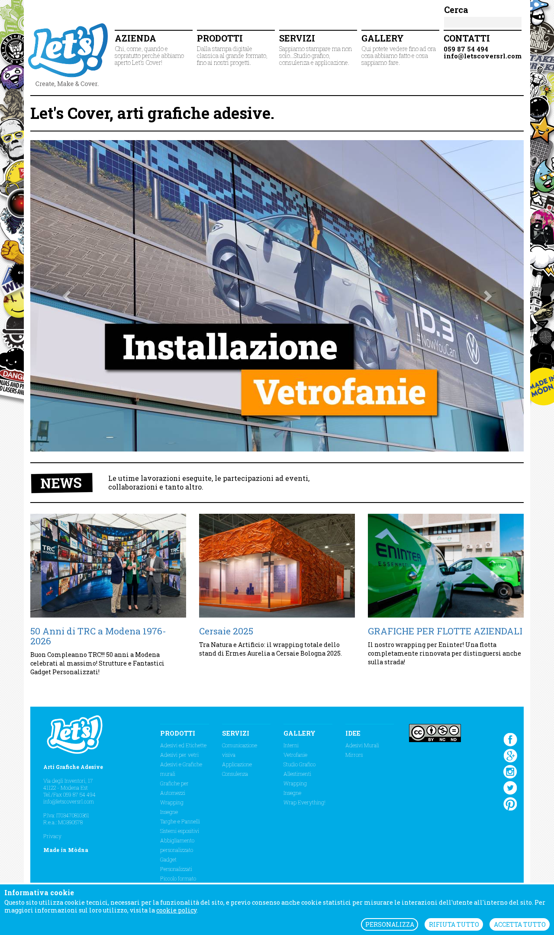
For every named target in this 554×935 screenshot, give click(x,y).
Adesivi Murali (362, 745)
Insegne (169, 811)
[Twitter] (510, 787)
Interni (291, 745)
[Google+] (510, 754)
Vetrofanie (295, 754)
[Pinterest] (510, 803)
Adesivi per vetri (179, 754)
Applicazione (237, 764)
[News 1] (108, 566)
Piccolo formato (178, 878)
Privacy (52, 836)
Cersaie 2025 (226, 631)
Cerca (456, 9)
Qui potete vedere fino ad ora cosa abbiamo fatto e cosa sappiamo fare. (398, 49)
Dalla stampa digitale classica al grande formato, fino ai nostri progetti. (232, 49)
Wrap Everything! (304, 802)
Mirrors (354, 754)
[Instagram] (510, 771)
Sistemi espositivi (179, 830)
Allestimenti (297, 773)
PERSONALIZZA (389, 924)
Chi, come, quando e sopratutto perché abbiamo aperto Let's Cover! (149, 49)
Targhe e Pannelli (180, 821)
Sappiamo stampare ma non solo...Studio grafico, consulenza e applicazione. (315, 49)
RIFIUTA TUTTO (454, 924)
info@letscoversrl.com (68, 801)
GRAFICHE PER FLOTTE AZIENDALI (445, 631)
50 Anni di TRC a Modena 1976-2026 (98, 636)
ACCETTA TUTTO (520, 924)
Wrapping (172, 802)
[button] (67, 295)
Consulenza (235, 773)
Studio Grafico (299, 764)
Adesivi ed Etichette (183, 745)
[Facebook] (510, 738)
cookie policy (176, 910)
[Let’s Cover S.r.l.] (69, 54)
